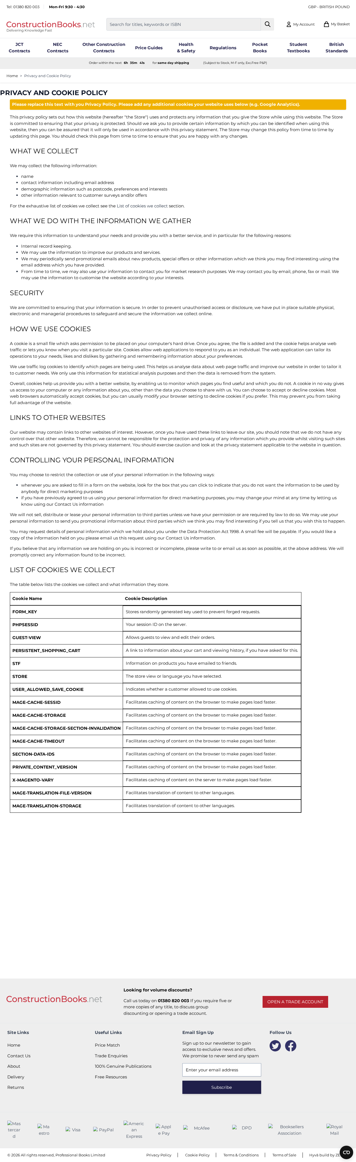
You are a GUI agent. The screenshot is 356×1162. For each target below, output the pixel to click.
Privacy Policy (158, 1155)
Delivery (15, 1077)
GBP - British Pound (329, 7)
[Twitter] (275, 1045)
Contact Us (18, 1055)
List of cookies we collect (142, 206)
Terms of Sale (284, 1155)
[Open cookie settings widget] (346, 1152)
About (13, 1066)
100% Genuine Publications (123, 1066)
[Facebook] (290, 1045)
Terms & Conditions (241, 1155)
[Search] (267, 24)
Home (12, 75)
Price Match (107, 1045)
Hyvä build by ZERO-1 (329, 1155)
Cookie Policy (197, 1155)
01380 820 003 (26, 7)
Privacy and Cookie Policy (47, 75)
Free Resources (111, 1077)
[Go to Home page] (50, 24)
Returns (15, 1087)
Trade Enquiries (111, 1055)
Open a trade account (295, 1001)
